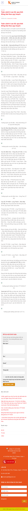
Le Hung (15, 18)
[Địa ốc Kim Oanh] (14, 3)
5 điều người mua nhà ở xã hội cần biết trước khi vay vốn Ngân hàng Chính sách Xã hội (14, 397)
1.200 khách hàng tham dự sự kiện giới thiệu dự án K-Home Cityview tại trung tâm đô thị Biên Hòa (13, 419)
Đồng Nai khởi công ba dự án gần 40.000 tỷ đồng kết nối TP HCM (12, 413)
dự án (2, 430)
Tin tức (3, 10)
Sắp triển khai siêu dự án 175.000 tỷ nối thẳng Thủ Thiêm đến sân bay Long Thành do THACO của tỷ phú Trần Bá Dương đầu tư (14, 403)
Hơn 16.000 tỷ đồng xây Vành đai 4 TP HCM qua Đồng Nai (13, 409)
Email (5, 363)
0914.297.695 (6, 473)
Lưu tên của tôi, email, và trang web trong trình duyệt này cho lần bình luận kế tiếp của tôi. (14, 379)
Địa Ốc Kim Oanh (21, 509)
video (2, 436)
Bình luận (6, 343)
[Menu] (2, 2)
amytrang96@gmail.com (9, 477)
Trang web (5, 370)
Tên (4, 356)
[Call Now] (5, 462)
